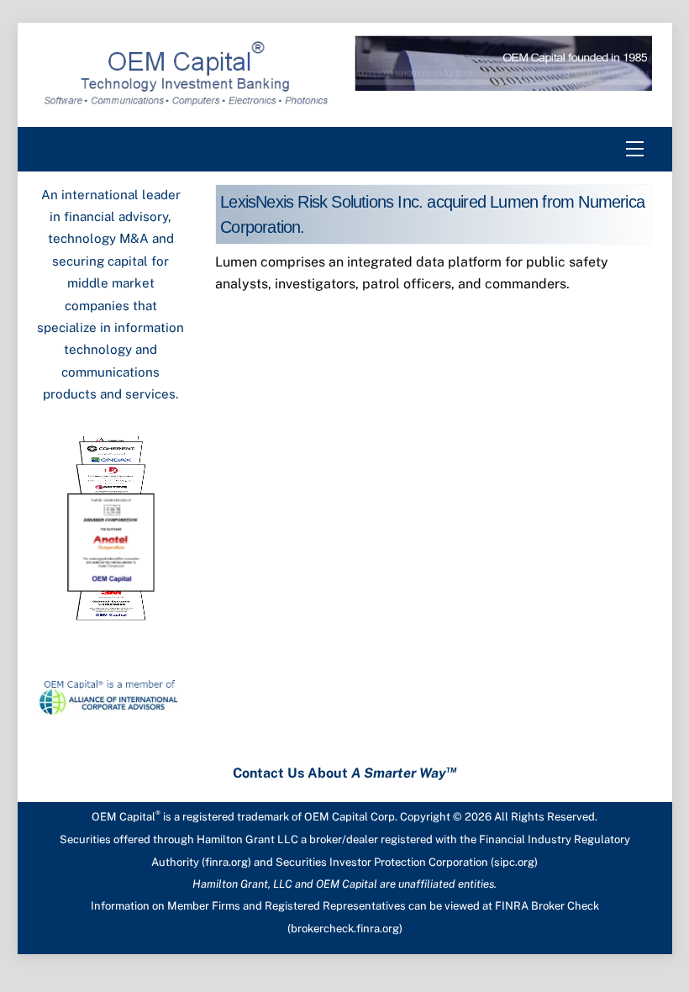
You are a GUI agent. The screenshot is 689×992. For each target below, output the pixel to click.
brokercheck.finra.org (345, 928)
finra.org (226, 862)
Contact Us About (345, 773)
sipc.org (514, 862)
